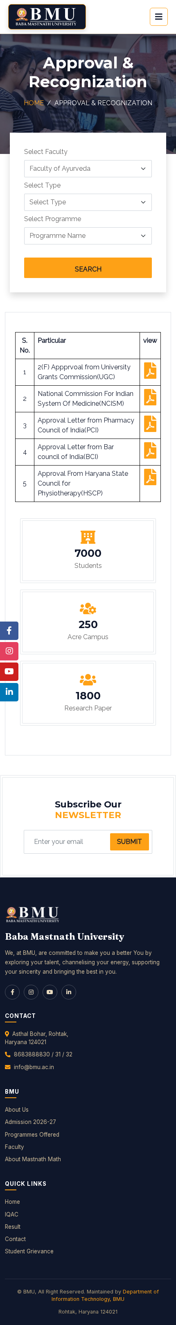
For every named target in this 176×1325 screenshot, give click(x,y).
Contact (15, 1239)
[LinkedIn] (68, 992)
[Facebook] (12, 992)
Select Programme (52, 219)
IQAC (11, 1214)
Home (34, 103)
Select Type (42, 185)
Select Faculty (46, 152)
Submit (129, 842)
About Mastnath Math (33, 1159)
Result (12, 1226)
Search (88, 269)
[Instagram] (31, 992)
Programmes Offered (32, 1134)
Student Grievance (29, 1251)
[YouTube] (50, 992)
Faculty (14, 1147)
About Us (17, 1109)
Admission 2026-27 (30, 1122)
